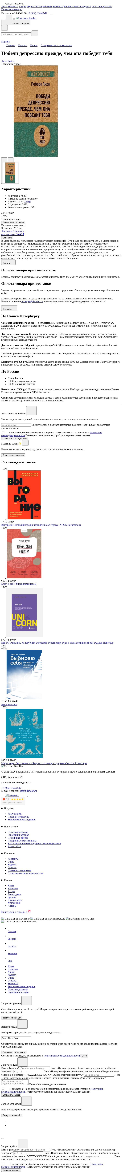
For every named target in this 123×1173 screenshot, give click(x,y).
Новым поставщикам (19, 870)
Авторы (12, 905)
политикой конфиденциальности (62, 1055)
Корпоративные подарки (77, 6)
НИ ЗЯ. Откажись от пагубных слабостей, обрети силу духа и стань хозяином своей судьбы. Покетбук (57, 642)
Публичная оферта (18, 837)
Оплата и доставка (102, 6)
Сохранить (20, 1052)
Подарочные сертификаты (22, 840)
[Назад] (4, 27)
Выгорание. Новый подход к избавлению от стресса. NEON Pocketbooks (41, 525)
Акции (22, 6)
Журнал (31, 6)
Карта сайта (14, 846)
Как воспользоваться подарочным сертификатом (34, 843)
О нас (39, 6)
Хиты (4, 6)
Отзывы (47, 6)
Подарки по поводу (18, 816)
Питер (27, 201)
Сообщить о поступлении (15, 438)
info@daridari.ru (28, 790)
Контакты (58, 6)
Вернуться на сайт (12, 1115)
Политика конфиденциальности (25, 873)
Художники (14, 902)
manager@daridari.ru (32, 301)
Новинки (13, 6)
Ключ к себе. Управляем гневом (18, 583)
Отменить (7, 1052)
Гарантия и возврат (11, 9)
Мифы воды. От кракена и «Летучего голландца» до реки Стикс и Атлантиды (44, 763)
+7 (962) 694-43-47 (37, 13)
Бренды (12, 897)
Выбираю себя (9, 704)
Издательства (15, 900)
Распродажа (14, 894)
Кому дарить (14, 813)
